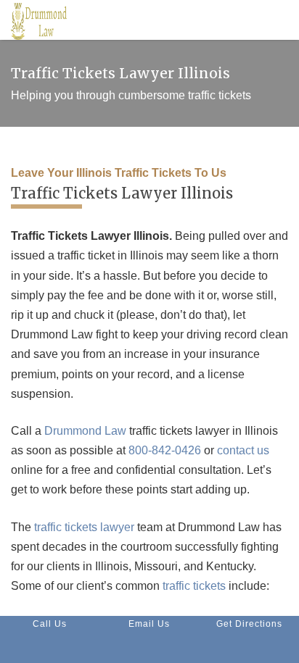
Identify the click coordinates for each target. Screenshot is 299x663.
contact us (243, 450)
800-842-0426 (164, 450)
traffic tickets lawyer (84, 527)
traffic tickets (194, 586)
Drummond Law (85, 431)
